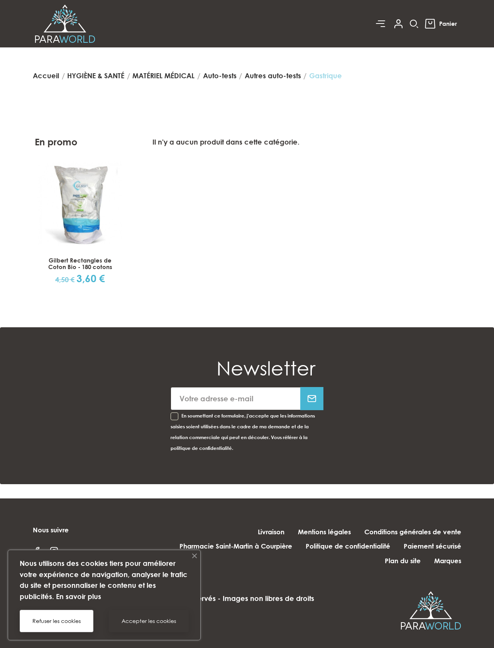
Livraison (271, 531)
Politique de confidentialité (348, 546)
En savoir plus (78, 596)
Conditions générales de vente (412, 531)
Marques (447, 560)
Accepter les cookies (149, 620)
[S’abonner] (311, 398)
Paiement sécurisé (432, 546)
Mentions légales (324, 531)
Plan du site (403, 560)
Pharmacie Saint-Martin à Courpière (235, 546)
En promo (56, 141)
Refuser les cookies (56, 620)
